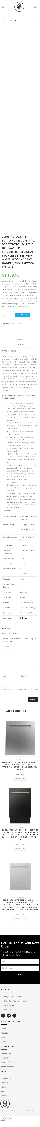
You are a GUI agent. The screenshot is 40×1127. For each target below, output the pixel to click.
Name (4, 676)
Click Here (23, 618)
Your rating (6, 646)
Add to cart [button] (20, 779)
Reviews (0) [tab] (20, 345)
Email (23, 676)
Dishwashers (19, 323)
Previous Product (11, 21)
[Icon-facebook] (3, 1016)
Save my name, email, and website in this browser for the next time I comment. (20, 691)
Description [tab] (20, 340)
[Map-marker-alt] (14, 1016)
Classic (12, 323)
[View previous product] (3, 21)
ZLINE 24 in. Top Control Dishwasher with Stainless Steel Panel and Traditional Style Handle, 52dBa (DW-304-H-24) (20, 766)
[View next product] (36, 21)
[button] (3, 7)
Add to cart (22, 315)
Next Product (30, 21)
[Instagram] (9, 1016)
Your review (6, 653)
